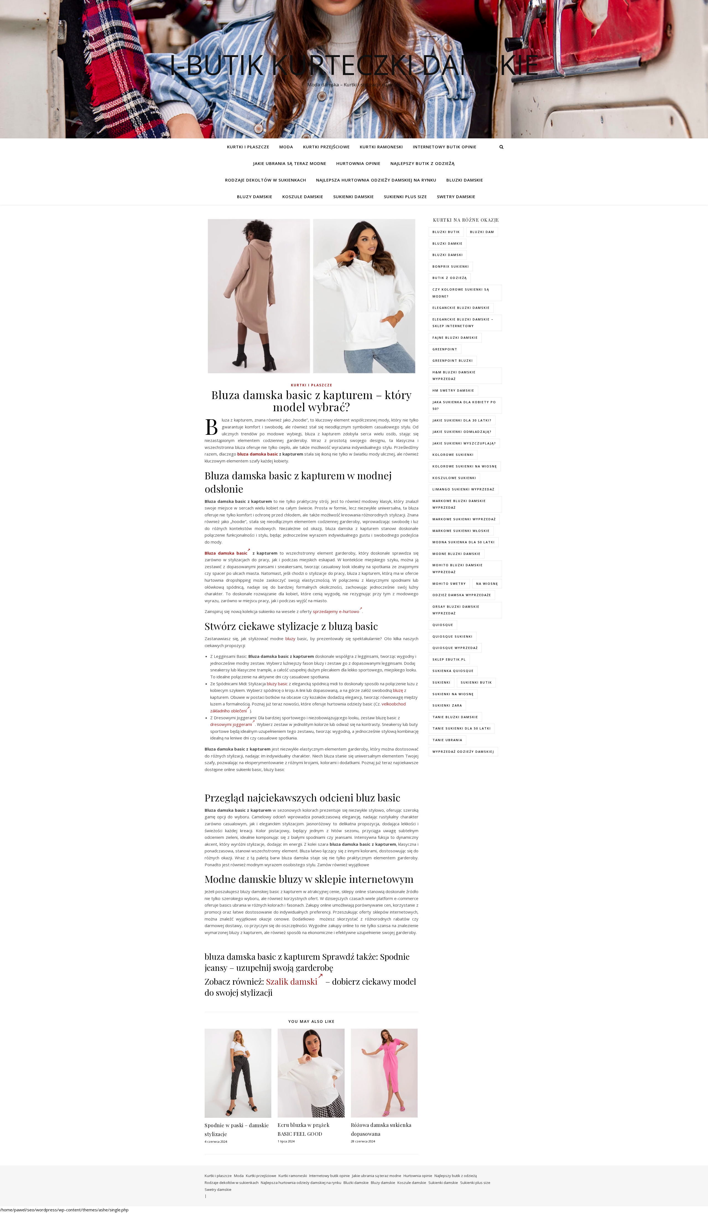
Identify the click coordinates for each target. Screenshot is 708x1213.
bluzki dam (482, 232)
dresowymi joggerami (231, 724)
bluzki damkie (448, 243)
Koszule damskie (302, 196)
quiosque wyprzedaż (455, 648)
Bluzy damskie (254, 196)
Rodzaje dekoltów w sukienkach (265, 180)
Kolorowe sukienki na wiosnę (465, 466)
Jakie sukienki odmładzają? (462, 432)
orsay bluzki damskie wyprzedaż (456, 609)
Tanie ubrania (447, 740)
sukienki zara (447, 705)
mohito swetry (449, 583)
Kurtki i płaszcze (248, 146)
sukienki (442, 682)
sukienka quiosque (453, 671)
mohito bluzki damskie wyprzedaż (458, 568)
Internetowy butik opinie (445, 146)
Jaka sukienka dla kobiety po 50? (464, 405)
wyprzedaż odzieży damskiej (463, 751)
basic (272, 454)
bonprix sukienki (451, 266)
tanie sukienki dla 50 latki (462, 728)
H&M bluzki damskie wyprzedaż (454, 375)
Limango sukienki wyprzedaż (463, 489)
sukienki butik (476, 682)
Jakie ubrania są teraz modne (289, 163)
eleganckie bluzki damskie (461, 308)
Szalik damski (291, 981)
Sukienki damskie (353, 196)
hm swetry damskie (453, 390)
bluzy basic (277, 683)
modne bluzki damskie (457, 554)
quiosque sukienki (453, 636)
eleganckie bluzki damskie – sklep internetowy (463, 322)
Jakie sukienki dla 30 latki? (462, 420)
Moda (286, 146)
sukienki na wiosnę (453, 694)
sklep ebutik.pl (449, 659)
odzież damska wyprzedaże (462, 595)
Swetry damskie (456, 196)
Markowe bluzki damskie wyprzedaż (459, 504)
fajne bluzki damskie (455, 337)
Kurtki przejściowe (326, 146)
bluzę (398, 690)
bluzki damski (448, 255)
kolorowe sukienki (453, 454)
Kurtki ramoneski (381, 146)
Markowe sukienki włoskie (461, 531)
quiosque (443, 625)
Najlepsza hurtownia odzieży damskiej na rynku (376, 180)
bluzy (290, 638)
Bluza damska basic (226, 553)
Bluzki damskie (464, 180)
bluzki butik (446, 232)
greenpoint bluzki (453, 360)
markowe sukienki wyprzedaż (464, 519)
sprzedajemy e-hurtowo (336, 611)
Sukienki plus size (405, 196)
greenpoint (445, 349)
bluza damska (251, 454)
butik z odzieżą (450, 278)
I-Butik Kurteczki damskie (354, 64)
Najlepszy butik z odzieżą (423, 163)
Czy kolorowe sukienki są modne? (461, 292)
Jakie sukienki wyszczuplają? (464, 443)
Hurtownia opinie (358, 163)
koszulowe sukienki (454, 478)
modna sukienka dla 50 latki (464, 542)
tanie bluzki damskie (455, 717)
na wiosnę (487, 583)
